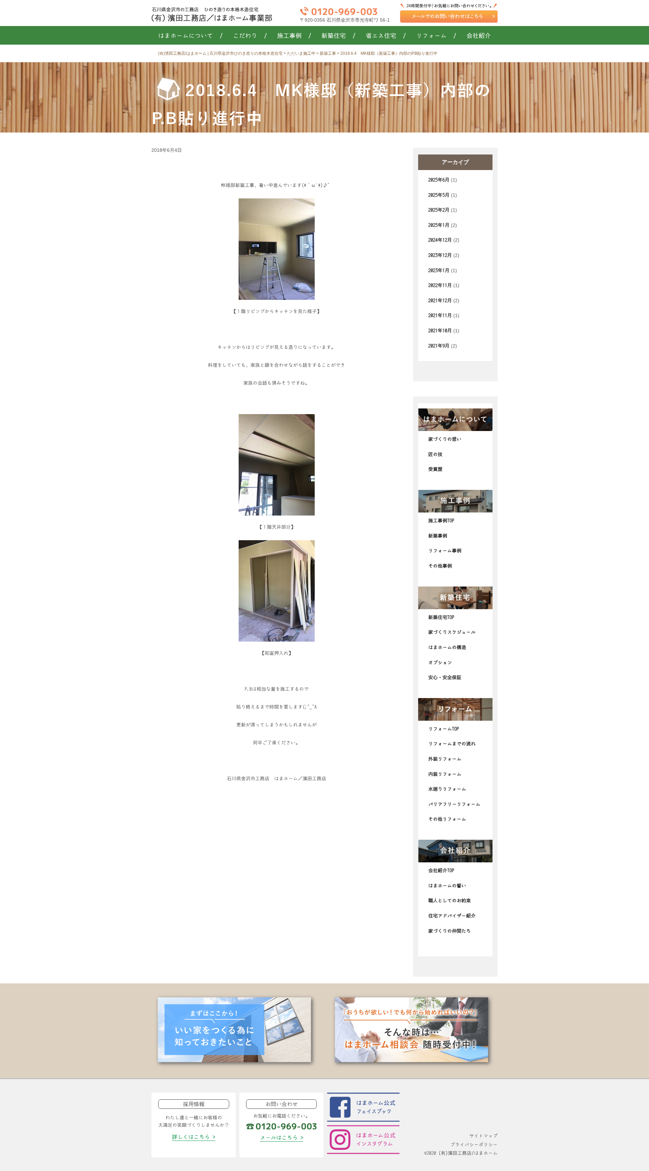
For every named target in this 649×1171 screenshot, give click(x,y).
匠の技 (435, 454)
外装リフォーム (444, 759)
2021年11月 (440, 315)
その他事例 (440, 566)
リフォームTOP (443, 728)
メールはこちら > (281, 1137)
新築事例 (437, 535)
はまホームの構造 (447, 647)
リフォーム (436, 36)
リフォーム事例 (444, 550)
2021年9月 (439, 345)
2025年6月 (439, 179)
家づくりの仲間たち (449, 931)
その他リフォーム (447, 819)
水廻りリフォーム (447, 789)
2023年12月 (440, 255)
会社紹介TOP (441, 870)
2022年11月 (440, 285)
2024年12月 (440, 240)
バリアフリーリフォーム (454, 804)
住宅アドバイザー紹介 (452, 915)
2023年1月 (439, 270)
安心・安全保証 (444, 677)
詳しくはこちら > (193, 1137)
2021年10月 (440, 330)
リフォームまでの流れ (452, 743)
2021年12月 (440, 300)
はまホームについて (190, 36)
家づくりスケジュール (452, 632)
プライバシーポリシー (474, 1144)
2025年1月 (439, 225)
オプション (440, 662)
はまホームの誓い (447, 885)
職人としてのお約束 (449, 900)
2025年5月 (439, 195)
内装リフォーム (444, 774)
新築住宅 (338, 36)
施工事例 (294, 36)
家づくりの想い (444, 439)
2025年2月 (439, 210)
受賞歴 (435, 469)
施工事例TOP (441, 520)
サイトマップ (483, 1135)
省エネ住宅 (386, 36)
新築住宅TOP (441, 617)
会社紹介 (478, 36)
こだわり (250, 36)
